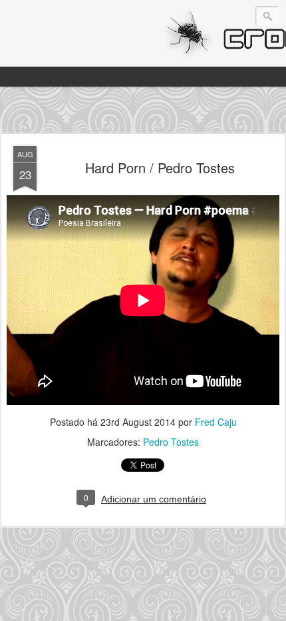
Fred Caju (216, 421)
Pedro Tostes (171, 441)
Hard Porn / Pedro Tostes (160, 167)
